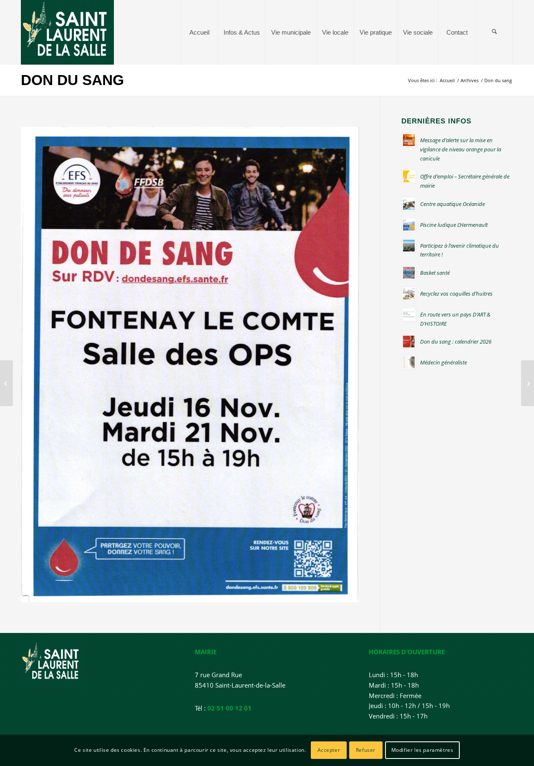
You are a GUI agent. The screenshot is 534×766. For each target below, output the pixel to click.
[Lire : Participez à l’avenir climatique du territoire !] (408, 245)
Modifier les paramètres (422, 749)
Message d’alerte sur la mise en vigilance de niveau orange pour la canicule (460, 149)
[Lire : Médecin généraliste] (408, 362)
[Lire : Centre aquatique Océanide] (408, 203)
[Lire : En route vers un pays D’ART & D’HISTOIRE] (408, 314)
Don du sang (72, 80)
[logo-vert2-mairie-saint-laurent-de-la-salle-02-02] (67, 32)
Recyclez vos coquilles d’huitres (456, 293)
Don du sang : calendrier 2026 (455, 341)
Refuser (365, 749)
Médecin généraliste (443, 362)
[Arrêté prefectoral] (6, 383)
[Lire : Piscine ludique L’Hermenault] (408, 224)
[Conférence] (527, 383)
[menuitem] (199, 32)
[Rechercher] (494, 32)
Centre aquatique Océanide (452, 204)
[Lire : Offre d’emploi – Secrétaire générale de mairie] (408, 176)
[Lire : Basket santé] (408, 272)
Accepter (328, 749)
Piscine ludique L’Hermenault (454, 225)
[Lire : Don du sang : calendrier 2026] (408, 341)
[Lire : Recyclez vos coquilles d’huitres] (408, 293)
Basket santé (435, 272)
